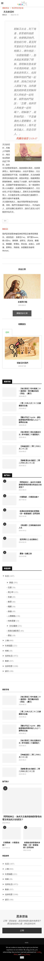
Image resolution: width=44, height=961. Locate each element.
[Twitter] (16, 943)
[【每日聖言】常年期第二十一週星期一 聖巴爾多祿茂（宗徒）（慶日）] (9, 392)
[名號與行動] (22, 286)
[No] (41, 953)
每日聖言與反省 (17, 8)
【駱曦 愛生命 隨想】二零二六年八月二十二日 (29, 461)
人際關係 (11, 616)
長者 (10, 597)
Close (22, 957)
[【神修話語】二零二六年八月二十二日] (9, 449)
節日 (7, 671)
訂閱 (22, 931)
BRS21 (4, 15)
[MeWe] (26, 943)
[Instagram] (19, 943)
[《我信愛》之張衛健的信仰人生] (9, 528)
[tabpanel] (22, 352)
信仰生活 (9, 656)
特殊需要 (11, 621)
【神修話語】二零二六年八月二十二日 (30, 447)
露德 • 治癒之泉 (25, 554)
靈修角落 (5, 8)
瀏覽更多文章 (22, 313)
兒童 (10, 587)
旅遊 (10, 611)
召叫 (5, 220)
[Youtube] (22, 943)
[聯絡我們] (30, 943)
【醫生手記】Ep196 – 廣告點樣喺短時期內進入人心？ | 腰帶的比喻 (30, 419)
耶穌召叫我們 (22, 363)
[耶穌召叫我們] (22, 348)
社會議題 (9, 646)
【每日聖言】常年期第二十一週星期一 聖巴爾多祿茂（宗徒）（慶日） (30, 391)
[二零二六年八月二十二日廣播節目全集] (9, 406)
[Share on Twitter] (6, 261)
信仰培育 (9, 666)
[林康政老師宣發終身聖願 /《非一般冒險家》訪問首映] (9, 514)
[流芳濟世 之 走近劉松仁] (9, 543)
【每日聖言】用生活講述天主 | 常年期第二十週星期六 (30, 433)
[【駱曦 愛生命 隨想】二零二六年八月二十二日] (9, 464)
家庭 (11, 583)
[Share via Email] (11, 261)
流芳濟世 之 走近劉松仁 (28, 539)
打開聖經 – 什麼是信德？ (29, 497)
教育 (10, 602)
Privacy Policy (25, 954)
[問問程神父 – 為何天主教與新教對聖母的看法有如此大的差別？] (9, 485)
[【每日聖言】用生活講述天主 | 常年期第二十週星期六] (9, 435)
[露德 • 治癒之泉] (9, 557)
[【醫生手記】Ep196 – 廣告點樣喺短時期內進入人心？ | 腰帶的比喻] (9, 421)
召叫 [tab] (7, 332)
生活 (7, 576)
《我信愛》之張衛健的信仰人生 (30, 526)
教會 (7, 661)
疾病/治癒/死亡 (14, 631)
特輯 (7, 651)
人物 (7, 640)
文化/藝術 (13, 626)
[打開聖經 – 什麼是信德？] (9, 500)
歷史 (10, 635)
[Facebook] (13, 943)
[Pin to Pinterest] (9, 261)
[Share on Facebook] (4, 261)
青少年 (11, 592)
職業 (10, 607)
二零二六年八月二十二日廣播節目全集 (30, 404)
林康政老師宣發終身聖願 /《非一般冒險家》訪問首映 (29, 512)
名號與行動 (22, 302)
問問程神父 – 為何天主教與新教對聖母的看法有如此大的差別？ (30, 484)
